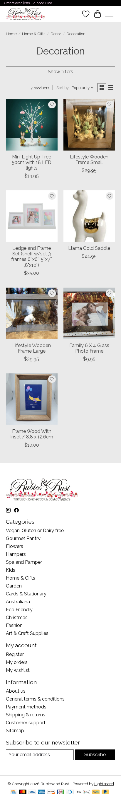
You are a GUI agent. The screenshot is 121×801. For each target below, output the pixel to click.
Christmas (17, 617)
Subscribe (95, 754)
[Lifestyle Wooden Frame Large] (32, 313)
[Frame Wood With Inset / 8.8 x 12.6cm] (32, 399)
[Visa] (32, 792)
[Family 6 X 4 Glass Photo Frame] (89, 313)
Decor (56, 33)
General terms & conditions (35, 699)
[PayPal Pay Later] (105, 792)
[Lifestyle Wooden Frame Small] (89, 125)
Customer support (26, 722)
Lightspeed (104, 783)
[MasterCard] (22, 792)
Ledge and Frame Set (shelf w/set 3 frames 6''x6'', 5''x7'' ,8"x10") (31, 256)
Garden (14, 586)
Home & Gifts (33, 33)
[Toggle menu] (109, 14)
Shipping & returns (25, 715)
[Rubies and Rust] (25, 14)
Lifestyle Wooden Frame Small (89, 159)
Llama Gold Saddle (89, 248)
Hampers (16, 554)
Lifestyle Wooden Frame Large (31, 348)
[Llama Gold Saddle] (89, 216)
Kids (10, 570)
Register (15, 654)
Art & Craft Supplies (27, 633)
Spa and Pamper (24, 562)
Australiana (18, 601)
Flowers (14, 546)
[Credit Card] (13, 792)
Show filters (60, 71)
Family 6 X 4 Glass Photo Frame (89, 348)
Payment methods (26, 707)
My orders (17, 662)
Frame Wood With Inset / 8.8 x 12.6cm (31, 434)
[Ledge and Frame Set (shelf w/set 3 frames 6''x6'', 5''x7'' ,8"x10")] (32, 216)
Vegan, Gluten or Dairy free (35, 530)
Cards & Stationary (26, 594)
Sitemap (15, 730)
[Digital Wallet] (83, 792)
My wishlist (18, 670)
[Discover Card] (51, 792)
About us (16, 691)
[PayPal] (96, 792)
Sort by (62, 87)
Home (11, 33)
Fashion (14, 625)
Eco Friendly (19, 609)
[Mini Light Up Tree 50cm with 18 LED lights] (32, 125)
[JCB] (60, 792)
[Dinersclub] (70, 792)
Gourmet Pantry (23, 538)
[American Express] (42, 792)
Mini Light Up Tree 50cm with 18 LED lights (31, 162)
